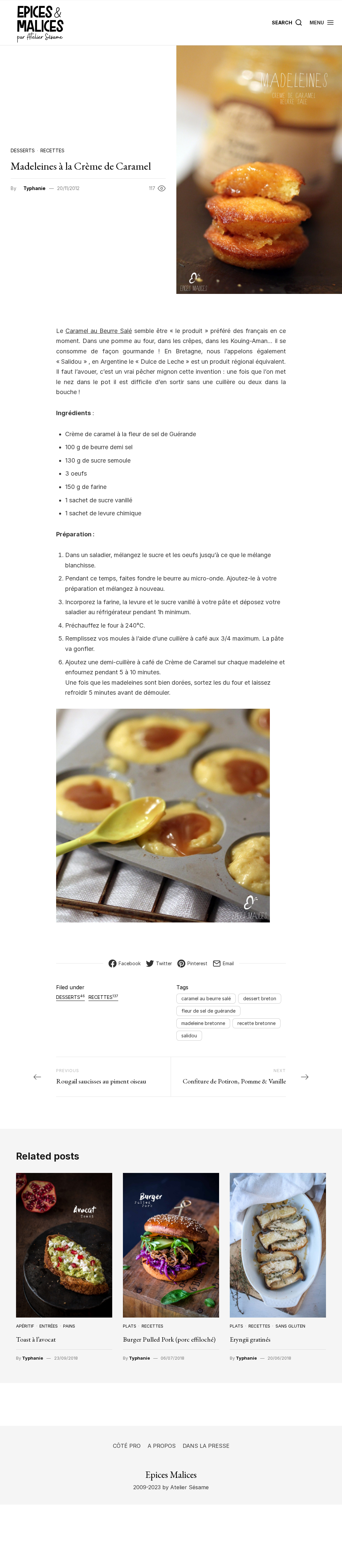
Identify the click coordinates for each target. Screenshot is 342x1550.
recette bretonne (256, 1023)
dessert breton (259, 998)
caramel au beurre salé (206, 998)
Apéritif (25, 1326)
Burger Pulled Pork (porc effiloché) (169, 1339)
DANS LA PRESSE (206, 1445)
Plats (129, 1326)
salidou (189, 1035)
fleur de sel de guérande (208, 1011)
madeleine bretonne (203, 1023)
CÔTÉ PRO (127, 1445)
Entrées (48, 1326)
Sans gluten (290, 1326)
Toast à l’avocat (36, 1339)
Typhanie (34, 188)
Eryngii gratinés (250, 1339)
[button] (322, 22)
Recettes (52, 150)
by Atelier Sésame (185, 1487)
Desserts (23, 150)
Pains (69, 1326)
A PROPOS (162, 1445)
